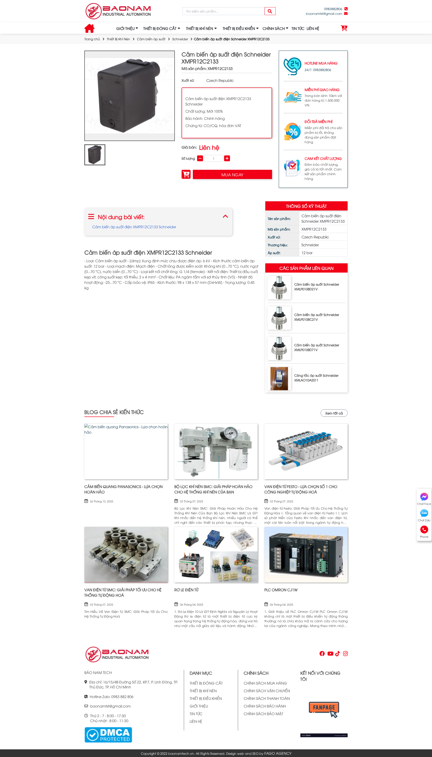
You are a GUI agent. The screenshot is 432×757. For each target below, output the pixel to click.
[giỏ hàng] (344, 28)
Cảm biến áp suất (151, 39)
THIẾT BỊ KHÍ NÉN (203, 690)
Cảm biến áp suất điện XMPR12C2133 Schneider (134, 226)
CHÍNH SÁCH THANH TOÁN (267, 698)
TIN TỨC (298, 28)
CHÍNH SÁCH (274, 28)
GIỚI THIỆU (125, 28)
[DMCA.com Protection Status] (108, 734)
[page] (322, 654)
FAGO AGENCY (277, 753)
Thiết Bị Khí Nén (118, 39)
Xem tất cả (334, 413)
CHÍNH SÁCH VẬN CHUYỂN (267, 690)
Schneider (180, 39)
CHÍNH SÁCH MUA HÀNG (265, 683)
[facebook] (324, 711)
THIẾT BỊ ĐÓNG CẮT (206, 683)
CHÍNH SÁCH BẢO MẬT (263, 713)
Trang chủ (92, 39)
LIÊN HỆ (313, 28)
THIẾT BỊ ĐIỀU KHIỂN (206, 698)
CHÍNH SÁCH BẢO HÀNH (265, 705)
